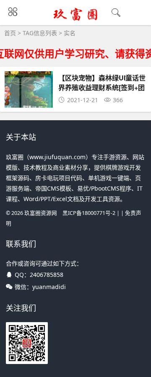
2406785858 (46, 275)
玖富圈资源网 (40, 213)
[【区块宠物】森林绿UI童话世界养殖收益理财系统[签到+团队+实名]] (29, 106)
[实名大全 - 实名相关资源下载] (75, 19)
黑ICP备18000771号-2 (88, 213)
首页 (10, 33)
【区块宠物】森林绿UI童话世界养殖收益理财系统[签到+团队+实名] (102, 87)
